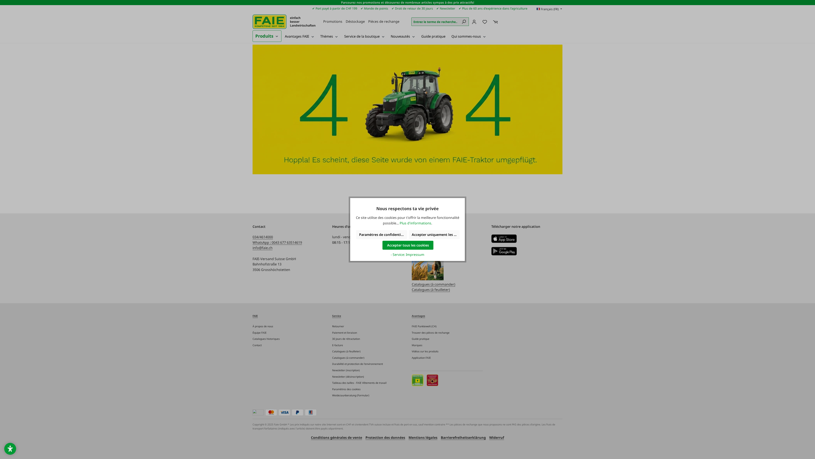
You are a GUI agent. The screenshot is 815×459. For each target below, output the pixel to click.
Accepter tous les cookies (408, 245)
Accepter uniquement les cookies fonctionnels (436, 234)
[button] (10, 449)
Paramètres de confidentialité (383, 234)
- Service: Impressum (407, 254)
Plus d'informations (415, 223)
